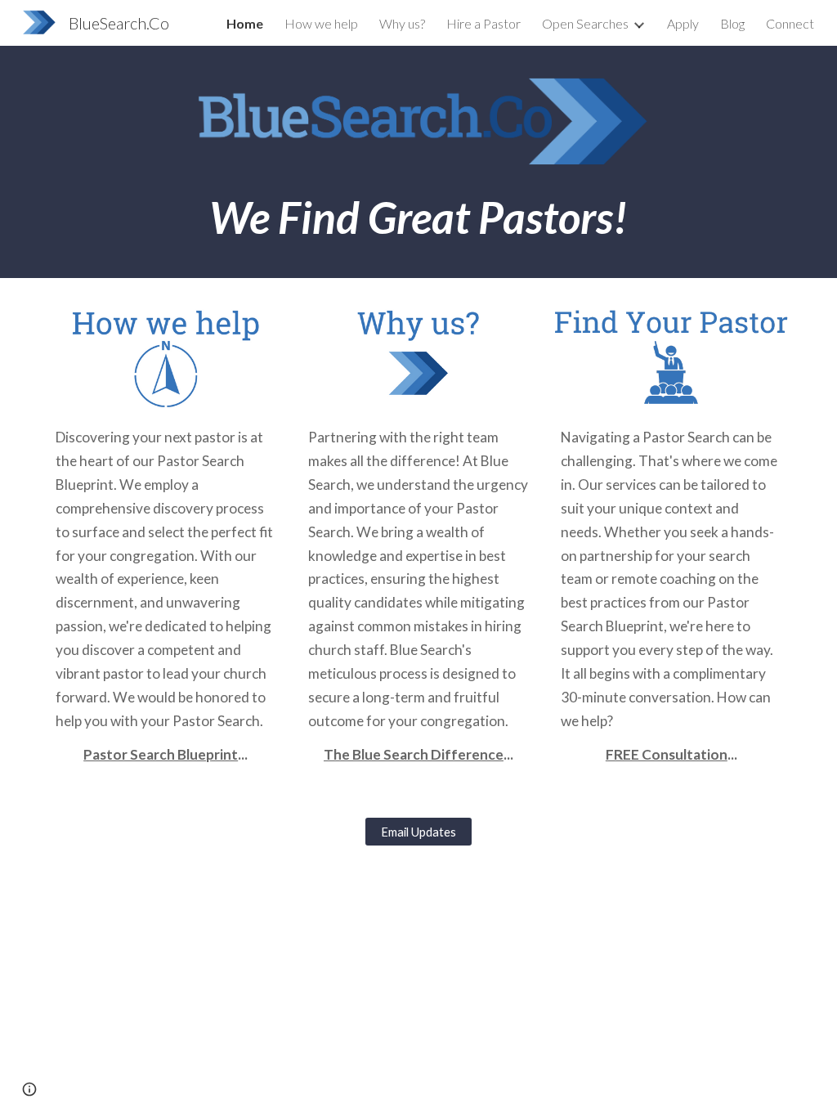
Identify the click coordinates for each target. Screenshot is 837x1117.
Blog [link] (732, 23)
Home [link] (244, 23)
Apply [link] (683, 23)
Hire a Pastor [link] (483, 23)
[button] (29, 1089)
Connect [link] (790, 23)
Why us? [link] (402, 23)
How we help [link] (321, 23)
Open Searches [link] (585, 23)
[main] (418, 217)
